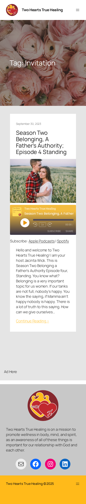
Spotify (63, 241)
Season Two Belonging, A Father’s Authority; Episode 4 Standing (41, 142)
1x (42, 224)
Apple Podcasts (42, 241)
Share (69, 231)
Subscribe (54, 231)
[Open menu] (77, 10)
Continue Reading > (32, 320)
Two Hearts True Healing (42, 9)
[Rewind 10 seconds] (35, 224)
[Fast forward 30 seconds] (50, 224)
